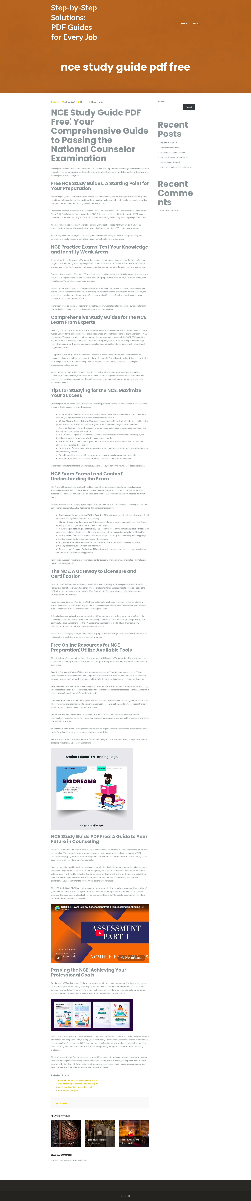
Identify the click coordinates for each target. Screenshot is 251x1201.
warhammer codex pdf (170, 162)
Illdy (129, 1196)
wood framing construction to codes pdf (78, 1083)
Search (161, 101)
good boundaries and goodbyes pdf (176, 167)
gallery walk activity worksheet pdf (75, 1087)
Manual (196, 23)
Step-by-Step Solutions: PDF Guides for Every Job (74, 22)
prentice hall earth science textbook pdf (77, 1080)
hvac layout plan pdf (68, 1090)
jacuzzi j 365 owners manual (172, 152)
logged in (66, 1160)
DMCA (184, 23)
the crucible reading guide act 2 (174, 157)
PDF (82, 102)
